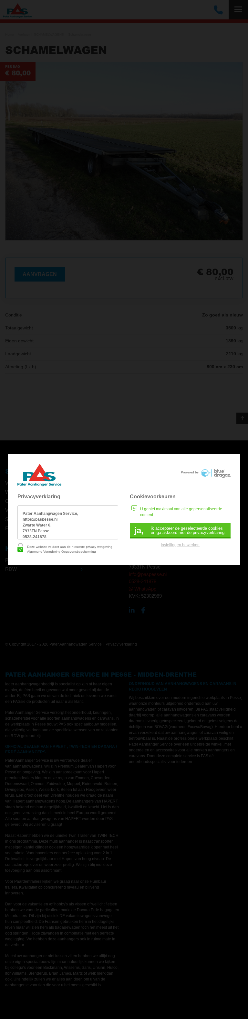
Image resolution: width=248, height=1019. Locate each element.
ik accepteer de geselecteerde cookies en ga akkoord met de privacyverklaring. (180, 530)
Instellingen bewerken (180, 545)
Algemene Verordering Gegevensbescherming (61, 551)
